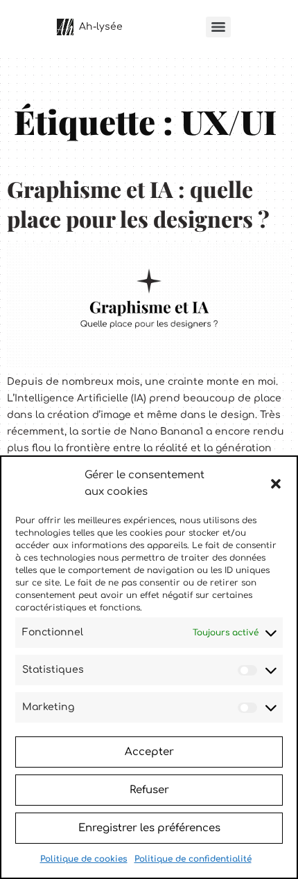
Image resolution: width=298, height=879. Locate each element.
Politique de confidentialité (193, 859)
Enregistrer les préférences (149, 828)
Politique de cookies (84, 859)
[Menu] (218, 27)
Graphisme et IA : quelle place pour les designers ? (138, 203)
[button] (276, 484)
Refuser (149, 790)
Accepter (149, 752)
